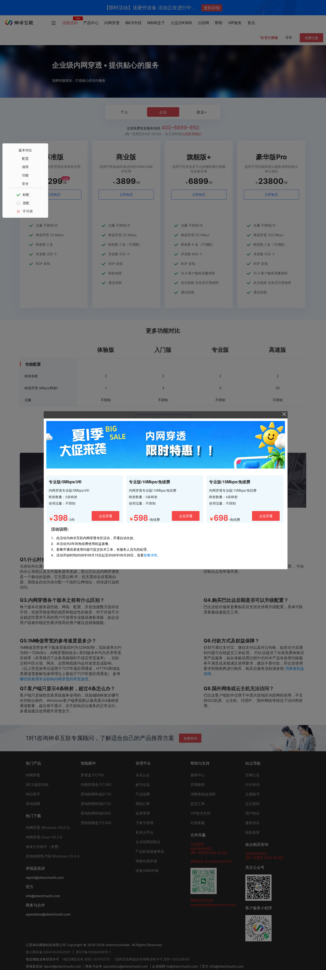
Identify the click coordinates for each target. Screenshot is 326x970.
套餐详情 (150, 555)
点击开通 (105, 515)
